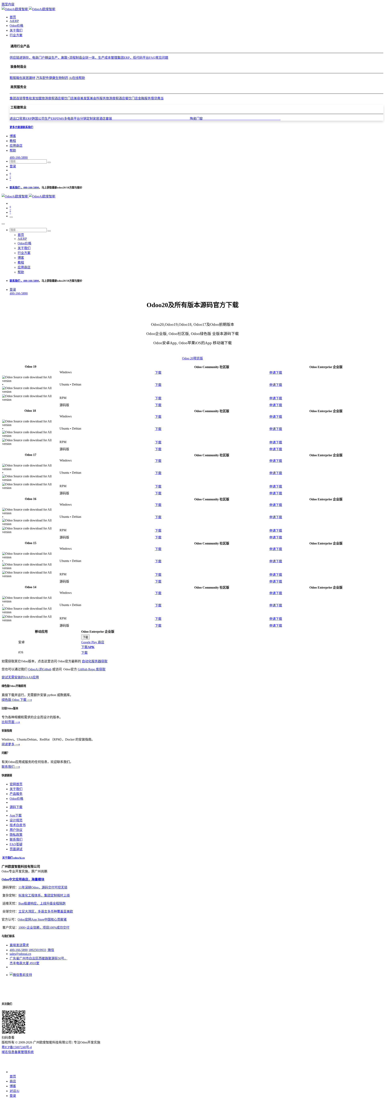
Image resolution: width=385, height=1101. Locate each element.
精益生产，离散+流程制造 (63, 57)
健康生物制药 (58, 78)
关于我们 (16, 789)
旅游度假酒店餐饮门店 (58, 98)
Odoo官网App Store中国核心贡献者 (42, 919)
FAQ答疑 (16, 844)
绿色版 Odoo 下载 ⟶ (17, 699)
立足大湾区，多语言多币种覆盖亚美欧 (45, 911)
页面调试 (16, 849)
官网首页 (16, 784)
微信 (50, 950)
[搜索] (49, 162)
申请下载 (275, 372)
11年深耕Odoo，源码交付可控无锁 (42, 887)
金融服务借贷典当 (151, 98)
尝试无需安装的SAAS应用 (20, 677)
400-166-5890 (19, 157)
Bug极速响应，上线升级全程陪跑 (42, 903)
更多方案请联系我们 (21, 127)
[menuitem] (13, 17)
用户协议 (16, 830)
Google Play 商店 (92, 642)
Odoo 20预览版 (192, 358)
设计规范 (16, 820)
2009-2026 (25, 1042)
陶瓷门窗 (235, 118)
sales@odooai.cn (20, 953)
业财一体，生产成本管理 (99, 57)
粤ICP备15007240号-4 (17, 1047)
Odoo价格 (16, 798)
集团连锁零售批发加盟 (26, 98)
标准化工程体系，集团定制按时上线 (44, 895)
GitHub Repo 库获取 (91, 669)
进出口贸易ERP (21, 118)
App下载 (16, 815)
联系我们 (16, 839)
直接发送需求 (19, 945)
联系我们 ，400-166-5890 (24, 187)
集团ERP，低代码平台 (133, 57)
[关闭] (3, 224)
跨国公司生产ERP (44, 118)
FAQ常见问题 (158, 57)
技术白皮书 (18, 825)
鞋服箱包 (16, 78)
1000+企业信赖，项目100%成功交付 (43, 927)
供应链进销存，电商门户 (27, 57)
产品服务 (16, 793)
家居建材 (28, 78)
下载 (158, 372)
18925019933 (37, 950)
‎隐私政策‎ (16, 834)
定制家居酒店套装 (138, 118)
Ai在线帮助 (77, 78)
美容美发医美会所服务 (90, 98)
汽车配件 (42, 78)
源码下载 (16, 807)
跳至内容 (8, 4)
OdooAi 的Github (39, 669)
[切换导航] (11, 217)
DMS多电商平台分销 (71, 118)
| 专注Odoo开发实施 (86, 1042)
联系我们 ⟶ (11, 766)
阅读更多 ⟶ (11, 744)
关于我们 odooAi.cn (13, 857)
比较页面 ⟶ (11, 722)
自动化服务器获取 (94, 661)
